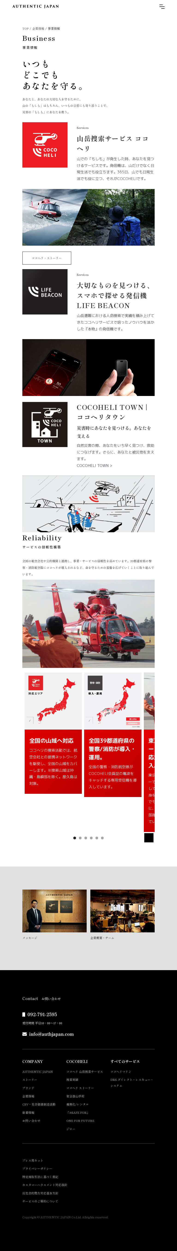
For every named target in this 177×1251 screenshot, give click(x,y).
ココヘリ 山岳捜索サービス (84, 1071)
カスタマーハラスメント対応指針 (44, 1185)
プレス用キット (32, 1160)
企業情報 (38, 28)
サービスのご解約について (40, 1201)
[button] (162, 7)
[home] (35, 6)
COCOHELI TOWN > (94, 465)
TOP (25, 28)
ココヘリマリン (120, 1071)
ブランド (28, 1088)
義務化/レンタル (77, 1104)
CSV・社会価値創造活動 (39, 1104)
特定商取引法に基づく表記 (40, 1177)
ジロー (70, 1129)
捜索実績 (72, 1079)
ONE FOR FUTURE (80, 1120)
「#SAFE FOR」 (78, 1112)
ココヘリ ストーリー (80, 1088)
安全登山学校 (75, 1096)
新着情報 (28, 1112)
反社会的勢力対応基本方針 (40, 1193)
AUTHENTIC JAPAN (37, 1071)
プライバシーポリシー (37, 1168)
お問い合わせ (31, 1120)
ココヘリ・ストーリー (47, 258)
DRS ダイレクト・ (131, 1082)
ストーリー (29, 1079)
